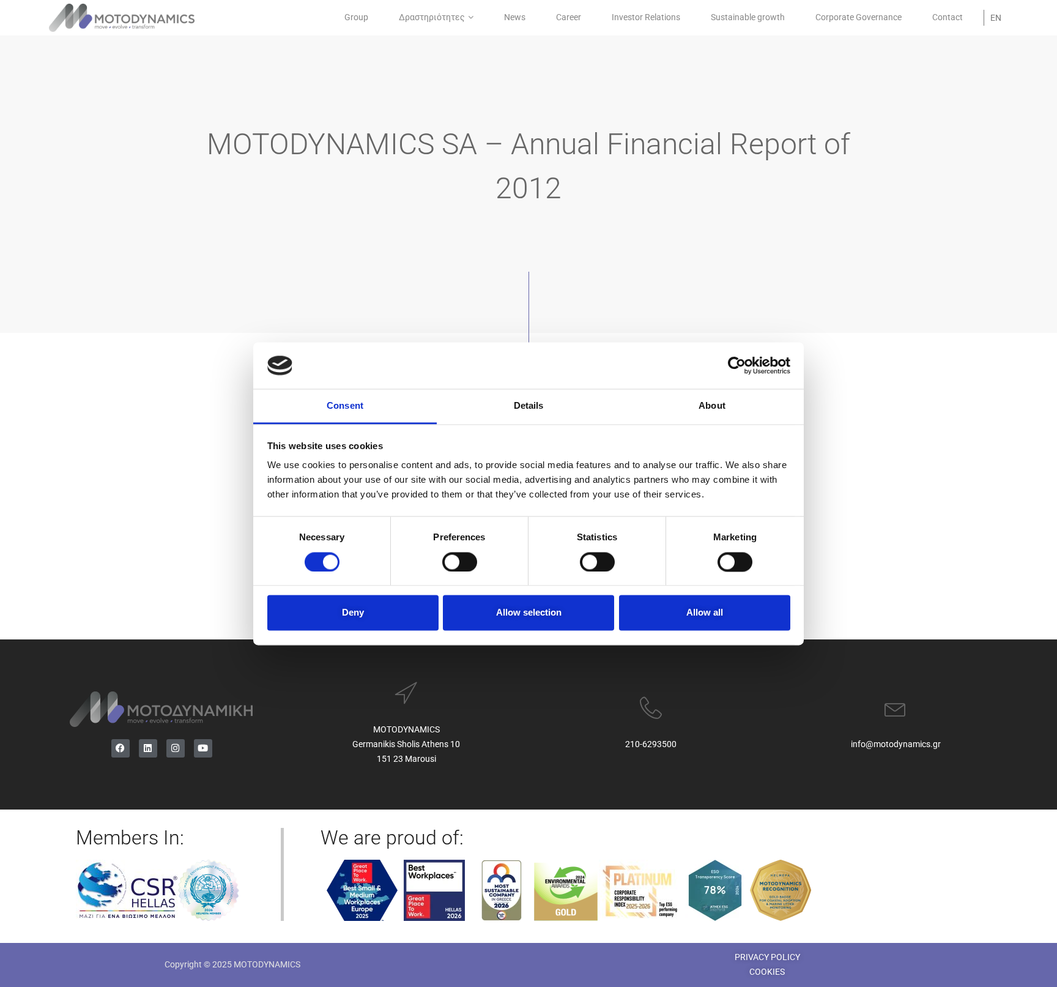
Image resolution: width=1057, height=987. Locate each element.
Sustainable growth (748, 17)
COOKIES (767, 972)
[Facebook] (120, 748)
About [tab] (712, 406)
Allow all (704, 613)
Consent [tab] (345, 406)
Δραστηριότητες (432, 17)
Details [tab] (529, 406)
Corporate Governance (858, 17)
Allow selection (529, 613)
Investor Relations (646, 17)
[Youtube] (203, 748)
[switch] (459, 562)
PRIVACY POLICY (767, 957)
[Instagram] (175, 748)
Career (568, 17)
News (514, 17)
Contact (947, 17)
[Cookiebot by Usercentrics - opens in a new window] (736, 365)
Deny (353, 613)
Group (356, 17)
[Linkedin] (148, 748)
